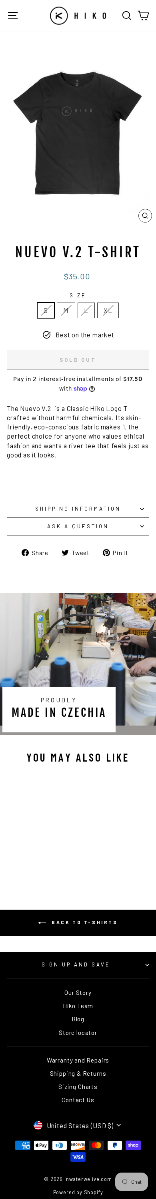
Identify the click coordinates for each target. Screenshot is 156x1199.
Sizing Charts (78, 1086)
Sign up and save (76, 964)
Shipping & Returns (78, 1073)
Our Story (77, 992)
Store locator (78, 1032)
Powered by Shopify (78, 1192)
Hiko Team (78, 1005)
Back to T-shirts (83, 922)
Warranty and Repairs (78, 1060)
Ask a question (78, 526)
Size (78, 295)
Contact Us (78, 1099)
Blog (78, 1019)
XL (108, 310)
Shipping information (78, 508)
